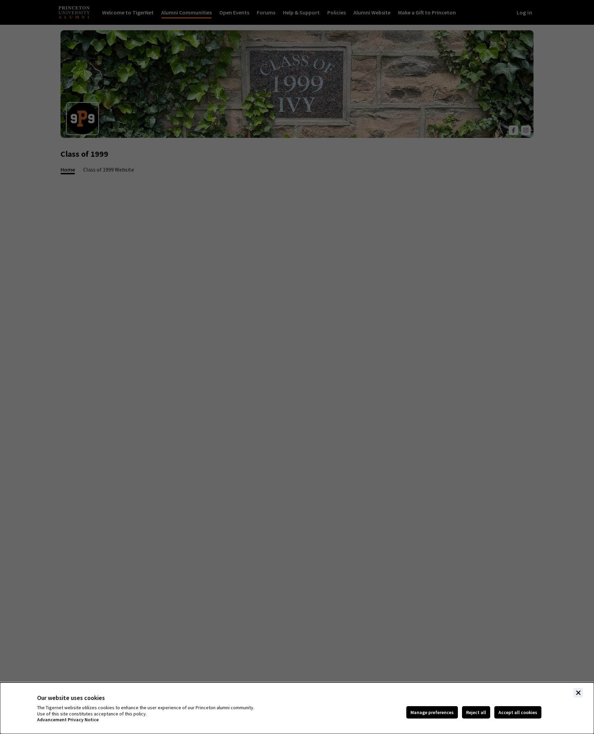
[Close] (578, 693)
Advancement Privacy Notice (68, 720)
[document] (297, 708)
